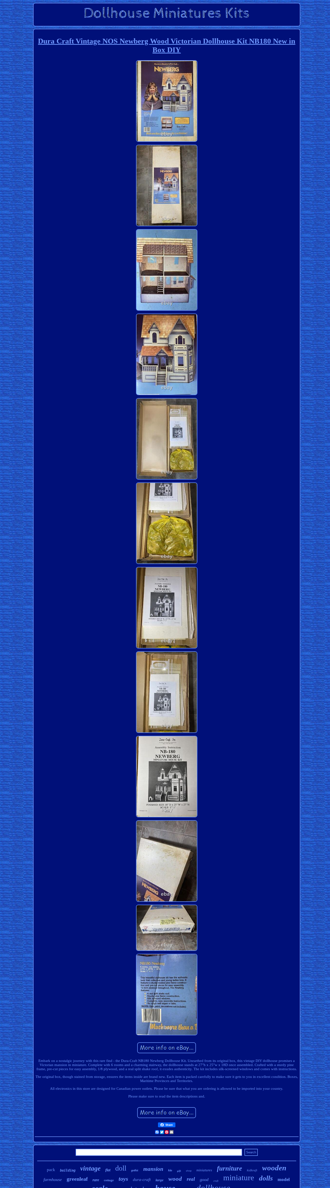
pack (51, 1169)
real (191, 1179)
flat (107, 1170)
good (204, 1179)
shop (189, 1171)
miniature (238, 1177)
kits (170, 1170)
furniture (229, 1168)
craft (215, 1180)
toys (123, 1179)
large (160, 1180)
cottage (109, 1180)
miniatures (204, 1170)
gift (179, 1170)
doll (120, 1168)
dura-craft (142, 1179)
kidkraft (252, 1170)
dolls (266, 1178)
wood (175, 1178)
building (67, 1170)
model (284, 1179)
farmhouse (52, 1179)
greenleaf (77, 1179)
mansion (153, 1169)
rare (96, 1180)
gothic (134, 1170)
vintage (90, 1168)
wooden (274, 1168)
